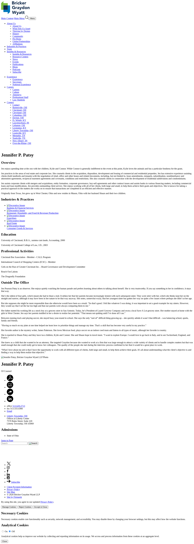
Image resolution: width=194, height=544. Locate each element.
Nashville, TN (18, 138)
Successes (16, 82)
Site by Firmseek (14, 497)
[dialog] (97, 505)
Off (13, 531)
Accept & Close (40, 507)
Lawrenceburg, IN (20, 123)
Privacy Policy (13, 489)
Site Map (11, 492)
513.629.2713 (18, 406)
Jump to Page (7, 440)
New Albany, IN (19, 140)
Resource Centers (20, 56)
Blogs (15, 67)
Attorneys (16, 95)
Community (17, 36)
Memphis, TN (18, 135)
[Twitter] (9, 465)
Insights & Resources (16, 51)
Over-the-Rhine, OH (21, 143)
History (15, 33)
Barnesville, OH (19, 107)
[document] (97, 527)
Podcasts (16, 69)
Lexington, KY (19, 128)
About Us (11, 23)
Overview (8, 162)
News (15, 59)
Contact (10, 102)
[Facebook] (7, 471)
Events (15, 62)
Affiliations (17, 44)
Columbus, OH (19, 115)
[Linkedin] (8, 475)
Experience (12, 77)
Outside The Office (15, 282)
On (6, 531)
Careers (10, 87)
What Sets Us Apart (21, 28)
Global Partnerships (21, 41)
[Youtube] (8, 478)
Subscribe (16, 72)
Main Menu (19, 18)
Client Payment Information (19, 487)
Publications (17, 64)
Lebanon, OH (18, 125)
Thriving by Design (21, 31)
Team (9, 49)
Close (4, 541)
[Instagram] (8, 468)
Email (9, 411)
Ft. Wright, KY (19, 120)
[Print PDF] (10, 380)
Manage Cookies (9, 507)
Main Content (7, 18)
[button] (10, 394)
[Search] (27, 18)
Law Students (18, 100)
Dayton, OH (18, 117)
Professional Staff (20, 97)
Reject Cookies (25, 507)
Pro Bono (16, 39)
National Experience (21, 84)
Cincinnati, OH (19, 110)
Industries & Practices (16, 46)
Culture (15, 92)
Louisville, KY (19, 133)
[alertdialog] (97, 527)
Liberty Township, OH (22, 130)
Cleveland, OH (19, 112)
